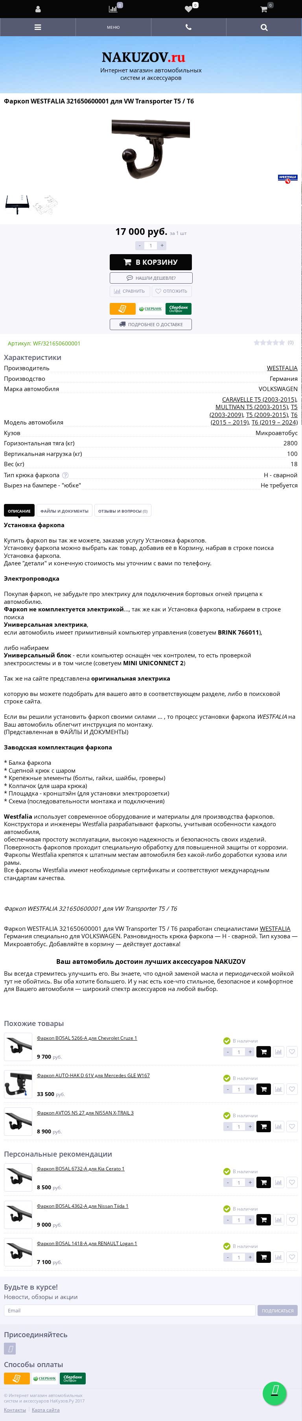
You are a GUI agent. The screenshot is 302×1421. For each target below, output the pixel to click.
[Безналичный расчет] (123, 309)
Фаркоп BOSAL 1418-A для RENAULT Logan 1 (87, 1243)
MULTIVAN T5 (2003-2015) (251, 407)
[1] (257, 343)
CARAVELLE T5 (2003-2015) (259, 399)
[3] (269, 343)
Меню (113, 27)
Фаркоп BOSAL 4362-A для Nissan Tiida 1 (83, 1206)
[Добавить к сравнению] (278, 1182)
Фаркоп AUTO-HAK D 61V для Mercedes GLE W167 (93, 1075)
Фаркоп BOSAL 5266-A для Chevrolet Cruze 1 (87, 1038)
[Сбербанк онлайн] (179, 309)
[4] (276, 343)
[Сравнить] (278, 1051)
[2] (263, 343)
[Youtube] (10, 1349)
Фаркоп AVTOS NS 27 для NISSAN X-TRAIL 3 (85, 1113)
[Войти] (38, 9)
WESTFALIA (282, 368)
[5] (282, 343)
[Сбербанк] (151, 309)
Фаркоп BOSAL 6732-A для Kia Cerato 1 (81, 1169)
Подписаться (278, 1311)
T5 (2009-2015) (267, 415)
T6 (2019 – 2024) (275, 422)
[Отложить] (292, 1051)
